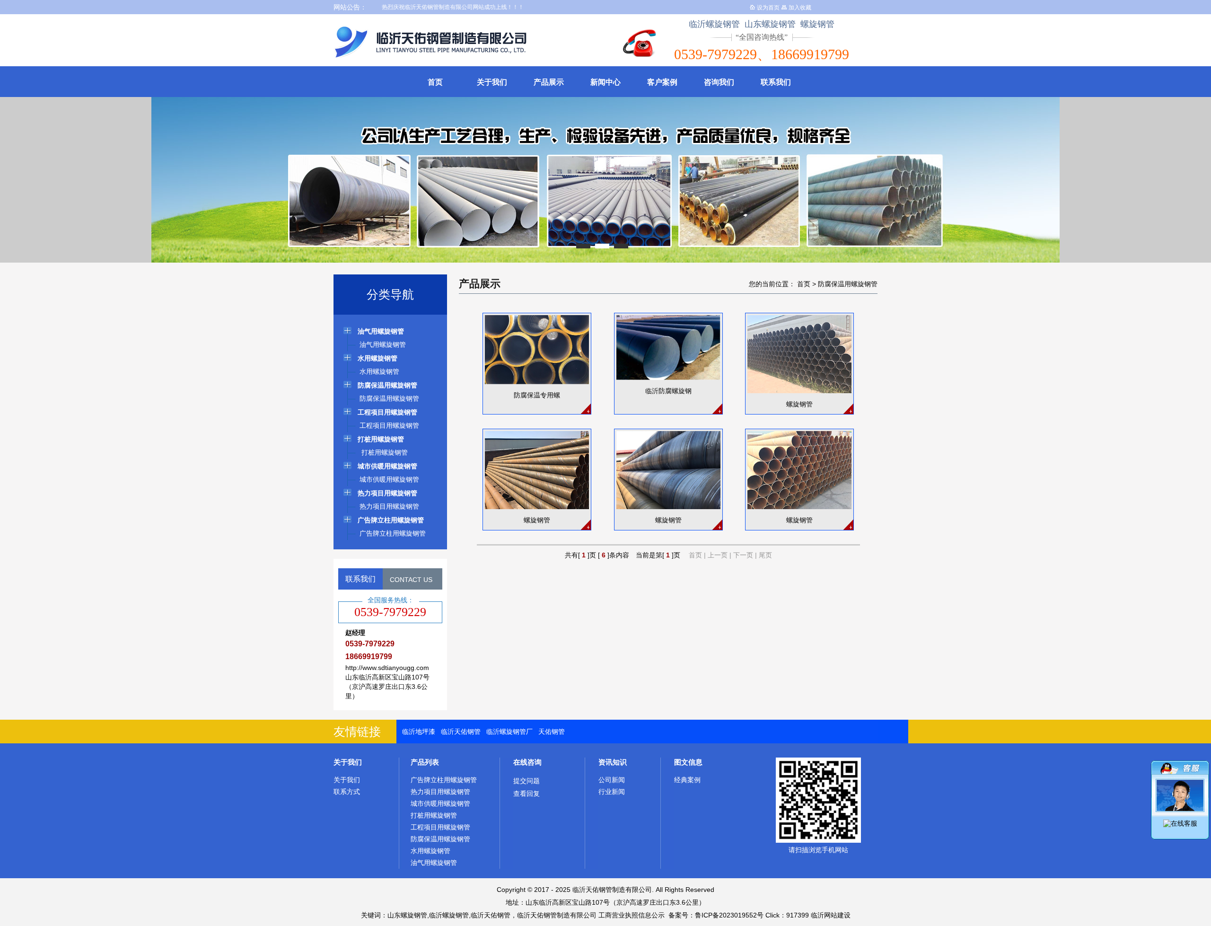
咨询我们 (719, 82)
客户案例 (662, 82)
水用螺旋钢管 (430, 851)
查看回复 (526, 793)
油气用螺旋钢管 (434, 862)
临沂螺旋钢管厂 (509, 731)
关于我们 (492, 82)
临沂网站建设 (831, 915)
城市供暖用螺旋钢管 (440, 803)
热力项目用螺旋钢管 (440, 791)
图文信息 (688, 762)
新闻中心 (605, 82)
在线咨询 (527, 762)
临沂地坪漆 (418, 731)
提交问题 (526, 781)
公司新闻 (611, 780)
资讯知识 (612, 762)
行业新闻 (611, 791)
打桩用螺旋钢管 (434, 815)
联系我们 (776, 82)
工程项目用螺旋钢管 (440, 827)
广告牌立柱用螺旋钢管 (444, 780)
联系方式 (346, 791)
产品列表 (425, 762)
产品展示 (549, 82)
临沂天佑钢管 (461, 731)
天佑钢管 (551, 731)
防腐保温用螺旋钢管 (848, 284)
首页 (435, 82)
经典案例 (687, 780)
